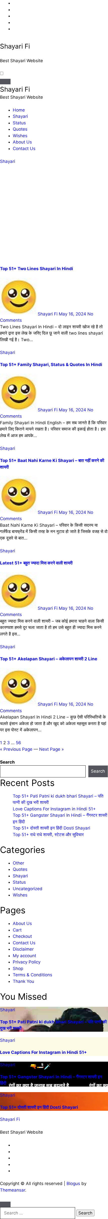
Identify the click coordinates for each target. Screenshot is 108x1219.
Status (19, 122)
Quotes (20, 129)
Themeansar (12, 1190)
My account (24, 955)
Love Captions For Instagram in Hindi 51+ (54, 808)
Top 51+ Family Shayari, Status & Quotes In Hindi (51, 364)
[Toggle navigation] (5, 81)
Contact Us (24, 148)
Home (19, 110)
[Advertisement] (54, 215)
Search (7, 762)
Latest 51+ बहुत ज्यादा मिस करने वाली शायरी (36, 562)
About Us (22, 142)
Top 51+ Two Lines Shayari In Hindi (36, 268)
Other (18, 863)
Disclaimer (23, 949)
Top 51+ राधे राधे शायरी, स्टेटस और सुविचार (48, 834)
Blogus (73, 1183)
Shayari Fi (15, 46)
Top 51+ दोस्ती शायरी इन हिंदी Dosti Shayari (51, 828)
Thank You (23, 981)
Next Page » (51, 749)
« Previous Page (16, 749)
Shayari (20, 116)
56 (18, 742)
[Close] (5, 1204)
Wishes (20, 135)
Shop (18, 968)
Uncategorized (27, 888)
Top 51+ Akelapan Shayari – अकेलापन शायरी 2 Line (48, 658)
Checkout (22, 936)
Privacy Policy (26, 961)
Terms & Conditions (32, 974)
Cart (17, 930)
